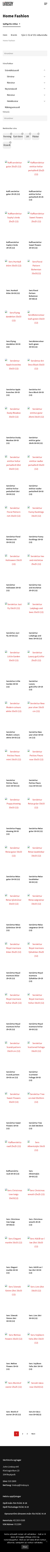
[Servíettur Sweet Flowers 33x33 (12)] (13, 1104)
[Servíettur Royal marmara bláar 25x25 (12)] (13, 954)
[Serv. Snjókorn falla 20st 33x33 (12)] (36, 1345)
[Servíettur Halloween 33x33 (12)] (13, 566)
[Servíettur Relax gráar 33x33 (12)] (36, 810)
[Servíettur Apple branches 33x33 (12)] (13, 371)
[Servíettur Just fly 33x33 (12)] (13, 614)
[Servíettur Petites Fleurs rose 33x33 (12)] (36, 761)
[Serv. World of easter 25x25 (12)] (13, 1393)
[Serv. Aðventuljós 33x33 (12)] (36, 1152)
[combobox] (12, 24)
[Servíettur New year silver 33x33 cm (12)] (36, 713)
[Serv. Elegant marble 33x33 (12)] (13, 1248)
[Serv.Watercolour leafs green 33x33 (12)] (36, 322)
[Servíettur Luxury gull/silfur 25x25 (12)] (36, 662)
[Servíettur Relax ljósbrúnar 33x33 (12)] (13, 906)
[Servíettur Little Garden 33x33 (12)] (13, 662)
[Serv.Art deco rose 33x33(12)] (36, 1393)
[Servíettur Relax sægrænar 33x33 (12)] (36, 906)
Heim (5, 35)
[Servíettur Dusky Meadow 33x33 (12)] (13, 419)
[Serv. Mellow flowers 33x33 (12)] (13, 1345)
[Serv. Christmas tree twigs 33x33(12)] (13, 1200)
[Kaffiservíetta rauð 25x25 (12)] (13, 1152)
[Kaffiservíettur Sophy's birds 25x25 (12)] (13, 223)
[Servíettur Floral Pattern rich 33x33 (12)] (13, 518)
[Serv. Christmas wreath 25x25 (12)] (36, 1200)
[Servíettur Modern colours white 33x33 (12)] (13, 713)
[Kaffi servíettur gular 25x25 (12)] (13, 172)
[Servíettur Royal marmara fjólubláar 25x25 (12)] (36, 954)
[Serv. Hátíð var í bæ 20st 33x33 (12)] (36, 1248)
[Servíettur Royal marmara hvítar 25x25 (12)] (13, 1005)
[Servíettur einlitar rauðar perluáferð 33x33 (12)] (36, 467)
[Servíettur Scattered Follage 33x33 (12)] (36, 1053)
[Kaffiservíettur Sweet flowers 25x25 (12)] (36, 223)
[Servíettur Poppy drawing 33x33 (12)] (13, 810)
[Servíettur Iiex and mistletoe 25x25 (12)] (36, 566)
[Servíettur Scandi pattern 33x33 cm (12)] (13, 1053)
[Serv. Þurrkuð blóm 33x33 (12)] (13, 271)
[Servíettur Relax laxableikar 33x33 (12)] (36, 858)
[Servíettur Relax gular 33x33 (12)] (13, 858)
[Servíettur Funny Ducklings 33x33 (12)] (36, 518)
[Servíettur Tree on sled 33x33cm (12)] (36, 1104)
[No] (46, 1541)
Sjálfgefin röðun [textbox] (10, 24)
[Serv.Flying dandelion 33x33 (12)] (13, 322)
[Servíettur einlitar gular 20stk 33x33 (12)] (36, 419)
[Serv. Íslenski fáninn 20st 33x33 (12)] (13, 1297)
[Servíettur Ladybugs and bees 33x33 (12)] (36, 614)
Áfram (25, 1547)
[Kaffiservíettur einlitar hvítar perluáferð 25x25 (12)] (36, 172)
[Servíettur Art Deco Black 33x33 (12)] (36, 371)
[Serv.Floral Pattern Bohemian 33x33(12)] (36, 271)
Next (33, 1434)
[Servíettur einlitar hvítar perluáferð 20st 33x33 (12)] (13, 467)
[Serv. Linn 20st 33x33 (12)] (36, 1297)
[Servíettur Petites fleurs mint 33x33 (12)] (13, 761)
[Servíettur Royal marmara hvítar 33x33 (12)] (36, 1005)
